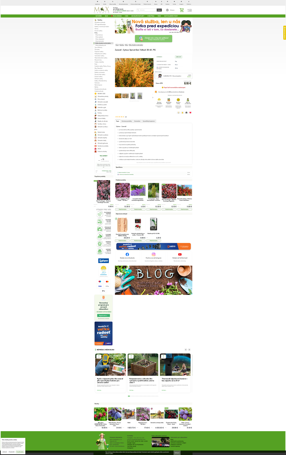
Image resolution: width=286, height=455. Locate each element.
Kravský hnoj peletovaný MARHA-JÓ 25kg (122, 234)
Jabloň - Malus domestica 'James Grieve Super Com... (100, 424)
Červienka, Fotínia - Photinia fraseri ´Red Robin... (184, 199)
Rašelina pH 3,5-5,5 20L (154, 233)
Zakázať (5, 452)
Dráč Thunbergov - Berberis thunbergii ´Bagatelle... (169, 200)
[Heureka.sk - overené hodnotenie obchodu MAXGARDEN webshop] (103, 277)
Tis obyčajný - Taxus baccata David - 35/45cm (153, 199)
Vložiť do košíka (122, 209)
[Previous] (185, 349)
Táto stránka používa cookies (9, 439)
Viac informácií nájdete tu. (119, 453)
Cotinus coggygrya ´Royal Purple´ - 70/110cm (122, 199)
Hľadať (159, 10)
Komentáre (137, 121)
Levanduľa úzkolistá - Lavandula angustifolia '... (138, 199)
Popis (117, 121)
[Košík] (185, 10)
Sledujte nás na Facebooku (135, 444)
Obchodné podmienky (177, 441)
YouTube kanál (131, 446)
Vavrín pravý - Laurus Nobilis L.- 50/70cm (103, 201)
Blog (172, 439)
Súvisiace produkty (127, 121)
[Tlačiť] (186, 112)
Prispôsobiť (11, 452)
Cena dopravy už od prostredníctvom (171, 92)
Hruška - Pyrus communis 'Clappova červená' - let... (185, 424)
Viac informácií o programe (103, 318)
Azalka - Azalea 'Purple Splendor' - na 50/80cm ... (115, 424)
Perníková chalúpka (129, 422)
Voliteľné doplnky (158, 71)
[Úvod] (101, 10)
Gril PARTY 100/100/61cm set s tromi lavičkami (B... (157, 423)
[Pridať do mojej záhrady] (190, 112)
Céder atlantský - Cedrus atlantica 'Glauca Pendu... (171, 423)
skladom (128, 204)
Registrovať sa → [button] (103, 315)
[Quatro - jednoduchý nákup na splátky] (103, 333)
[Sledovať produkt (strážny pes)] (182, 112)
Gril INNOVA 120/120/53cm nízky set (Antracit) (143, 424)
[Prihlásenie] (170, 10)
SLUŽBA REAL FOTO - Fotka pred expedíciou (172, 76)
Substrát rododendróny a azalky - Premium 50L (138, 234)
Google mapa (131, 443)
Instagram (130, 448)
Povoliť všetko (20, 452)
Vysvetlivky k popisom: (149, 121)
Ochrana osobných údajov (178, 443)
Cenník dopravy (175, 446)
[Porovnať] (178, 112)
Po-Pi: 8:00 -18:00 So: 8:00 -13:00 (137, 441)
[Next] (189, 349)
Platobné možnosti (176, 444)
